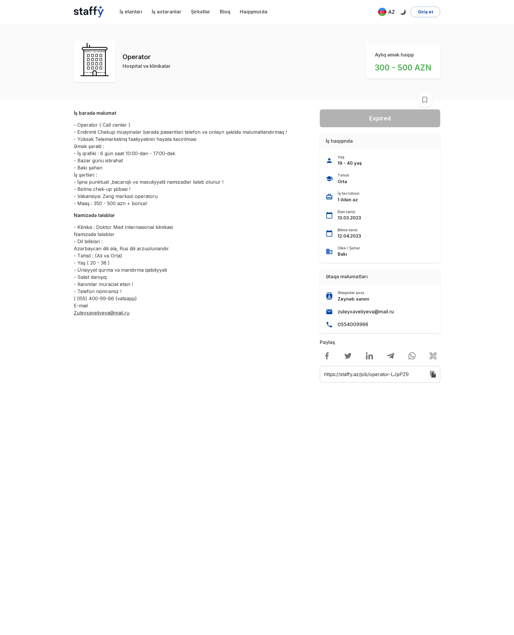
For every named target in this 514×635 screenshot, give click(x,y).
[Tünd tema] (402, 12)
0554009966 (353, 324)
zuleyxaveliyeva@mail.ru (366, 312)
